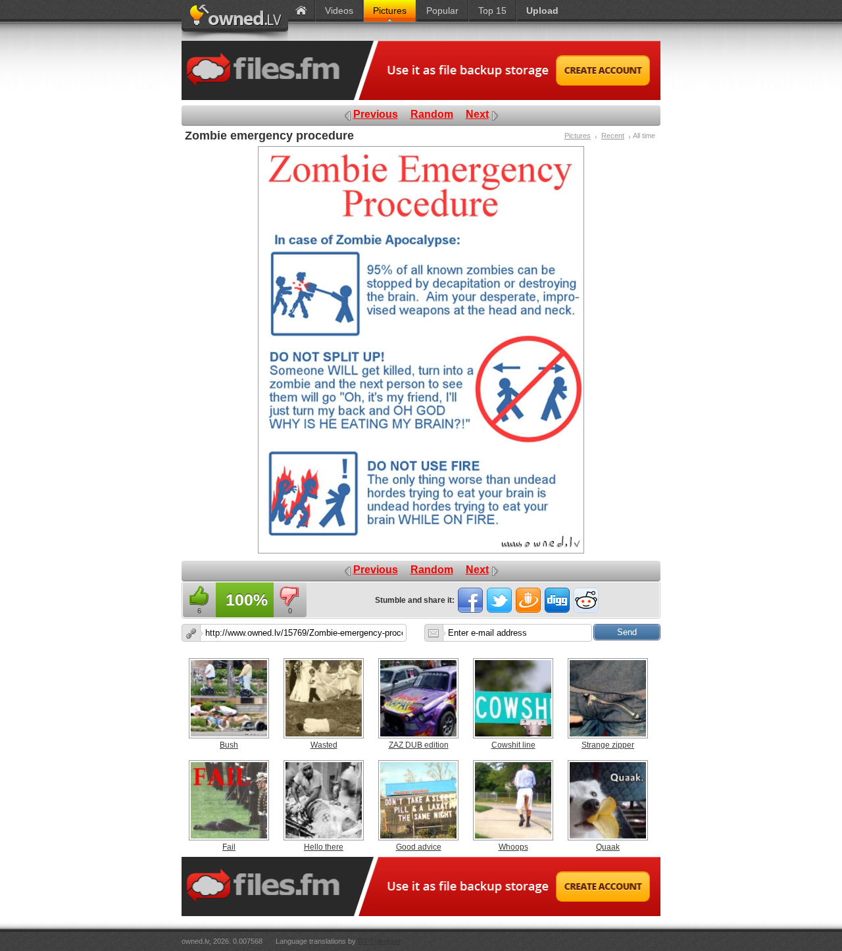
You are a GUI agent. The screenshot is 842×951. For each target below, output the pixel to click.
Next (477, 114)
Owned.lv (235, 20)
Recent (612, 136)
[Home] (301, 11)
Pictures (577, 136)
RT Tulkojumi (379, 941)
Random (431, 114)
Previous (375, 114)
